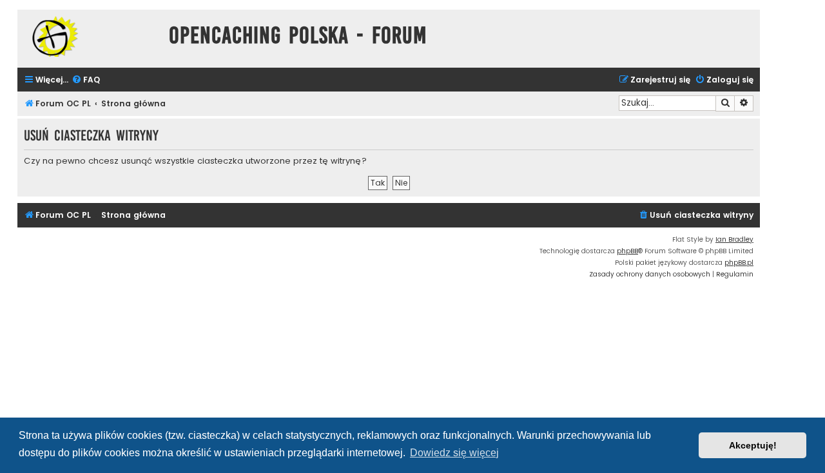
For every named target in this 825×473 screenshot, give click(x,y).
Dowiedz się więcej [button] (454, 452)
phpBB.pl (738, 262)
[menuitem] (86, 80)
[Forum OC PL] (90, 36)
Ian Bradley (734, 239)
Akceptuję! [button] (753, 445)
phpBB (627, 251)
